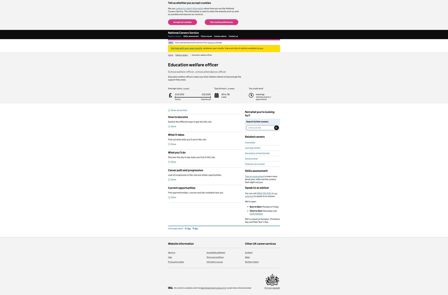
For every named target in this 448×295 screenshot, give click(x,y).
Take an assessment (254, 176)
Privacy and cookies (176, 262)
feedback (211, 42)
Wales (247, 257)
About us (171, 252)
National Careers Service (183, 32)
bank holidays (256, 213)
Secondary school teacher (257, 153)
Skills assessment (191, 36)
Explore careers (174, 36)
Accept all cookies (182, 22)
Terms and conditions (215, 257)
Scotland (248, 252)
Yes (189, 228)
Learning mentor (253, 148)
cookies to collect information (189, 8)
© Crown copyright (272, 288)
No (196, 228)
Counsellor (250, 142)
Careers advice (220, 36)
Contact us (233, 36)
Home (170, 55)
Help (170, 257)
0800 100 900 (264, 193)
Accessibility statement (215, 252)
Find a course (206, 36)
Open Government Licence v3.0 (213, 288)
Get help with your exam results (186, 48)
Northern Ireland (252, 262)
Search (276, 127)
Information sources (214, 262)
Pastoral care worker (255, 164)
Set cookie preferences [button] (221, 22)
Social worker (251, 158)
